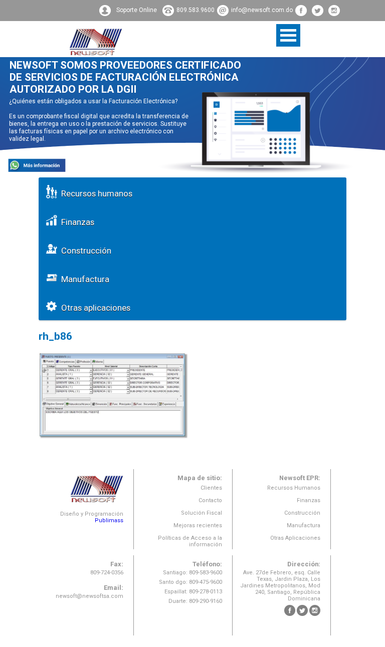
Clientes (211, 488)
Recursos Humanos (293, 488)
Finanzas (75, 222)
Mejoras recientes (197, 525)
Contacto (210, 500)
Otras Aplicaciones (295, 538)
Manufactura (83, 279)
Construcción (84, 251)
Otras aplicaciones (93, 308)
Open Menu (288, 35)
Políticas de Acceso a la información (190, 541)
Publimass (109, 520)
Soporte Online (136, 10)
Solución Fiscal (201, 513)
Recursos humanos (94, 193)
